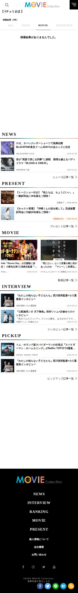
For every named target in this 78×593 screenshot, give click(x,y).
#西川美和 (20, 371)
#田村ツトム (21, 322)
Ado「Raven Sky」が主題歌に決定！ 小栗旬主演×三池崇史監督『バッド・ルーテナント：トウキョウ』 (19, 265)
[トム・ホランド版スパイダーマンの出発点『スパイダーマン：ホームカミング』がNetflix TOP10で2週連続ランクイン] (7, 349)
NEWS (39, 494)
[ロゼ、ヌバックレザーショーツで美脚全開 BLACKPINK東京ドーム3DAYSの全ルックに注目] (7, 148)
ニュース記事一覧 (63, 177)
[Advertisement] (39, 87)
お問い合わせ (39, 554)
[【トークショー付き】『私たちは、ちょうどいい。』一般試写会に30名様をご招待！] (7, 197)
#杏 (27, 170)
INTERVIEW (39, 503)
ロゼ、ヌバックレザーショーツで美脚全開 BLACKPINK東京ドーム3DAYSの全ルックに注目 (43, 145)
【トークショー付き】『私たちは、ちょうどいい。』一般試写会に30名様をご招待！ (45, 194)
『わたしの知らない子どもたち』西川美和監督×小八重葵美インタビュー (46, 362)
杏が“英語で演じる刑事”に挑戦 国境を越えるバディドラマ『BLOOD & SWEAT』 (45, 161)
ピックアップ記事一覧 (60, 378)
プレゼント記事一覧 (62, 226)
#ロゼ (31, 154)
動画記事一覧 (66, 280)
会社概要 (39, 547)
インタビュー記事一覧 (60, 329)
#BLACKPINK (22, 154)
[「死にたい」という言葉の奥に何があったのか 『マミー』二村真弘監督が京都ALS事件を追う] (59, 250)
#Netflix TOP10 (31, 355)
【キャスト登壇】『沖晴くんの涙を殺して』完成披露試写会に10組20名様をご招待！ (45, 210)
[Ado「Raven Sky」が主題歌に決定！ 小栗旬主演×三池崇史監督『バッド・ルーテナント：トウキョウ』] (19, 250)
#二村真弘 (62, 272)
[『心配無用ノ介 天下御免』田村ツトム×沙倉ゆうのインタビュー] (7, 316)
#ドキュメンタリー (49, 272)
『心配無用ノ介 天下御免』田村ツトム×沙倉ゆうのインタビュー (45, 313)
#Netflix (19, 355)
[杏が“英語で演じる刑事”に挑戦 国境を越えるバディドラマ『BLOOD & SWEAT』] (7, 164)
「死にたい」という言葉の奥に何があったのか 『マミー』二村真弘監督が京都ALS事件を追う (59, 265)
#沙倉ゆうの (33, 322)
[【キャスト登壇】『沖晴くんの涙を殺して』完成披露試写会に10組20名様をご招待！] (7, 213)
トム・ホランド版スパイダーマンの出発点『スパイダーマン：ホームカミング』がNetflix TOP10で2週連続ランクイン (45, 346)
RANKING (39, 512)
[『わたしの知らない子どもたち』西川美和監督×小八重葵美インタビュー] (7, 365)
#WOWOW (20, 170)
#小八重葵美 (31, 371)
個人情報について (39, 539)
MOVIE (39, 520)
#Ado (3, 272)
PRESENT (39, 529)
